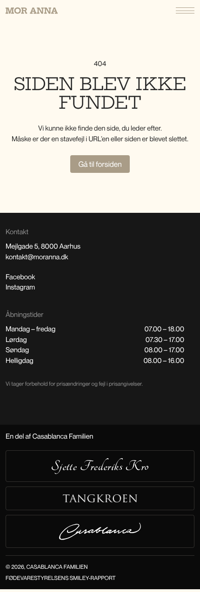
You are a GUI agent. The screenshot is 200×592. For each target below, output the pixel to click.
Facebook (20, 277)
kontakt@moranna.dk (37, 257)
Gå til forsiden (99, 164)
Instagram (20, 287)
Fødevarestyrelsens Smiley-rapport (61, 577)
